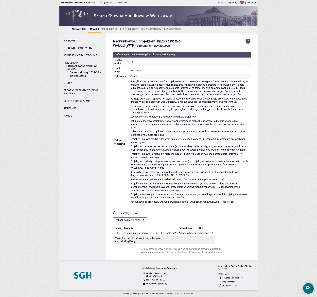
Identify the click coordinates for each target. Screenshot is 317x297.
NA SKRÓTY (70, 40)
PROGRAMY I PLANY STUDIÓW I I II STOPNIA (82, 92)
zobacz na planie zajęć (128, 219)
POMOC (68, 115)
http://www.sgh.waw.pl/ (156, 284)
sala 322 (171, 233)
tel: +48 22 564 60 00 (155, 280)
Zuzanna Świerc (187, 233)
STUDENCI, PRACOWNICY (78, 48)
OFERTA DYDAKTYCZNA (77, 100)
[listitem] (79, 29)
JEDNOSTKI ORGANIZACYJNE (80, 55)
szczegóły (204, 233)
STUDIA (68, 82)
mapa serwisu (228, 282)
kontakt (225, 274)
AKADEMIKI (70, 108)
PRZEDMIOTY (71, 62)
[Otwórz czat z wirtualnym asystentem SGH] (308, 288)
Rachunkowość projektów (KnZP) (82, 67)
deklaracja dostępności (232, 278)
